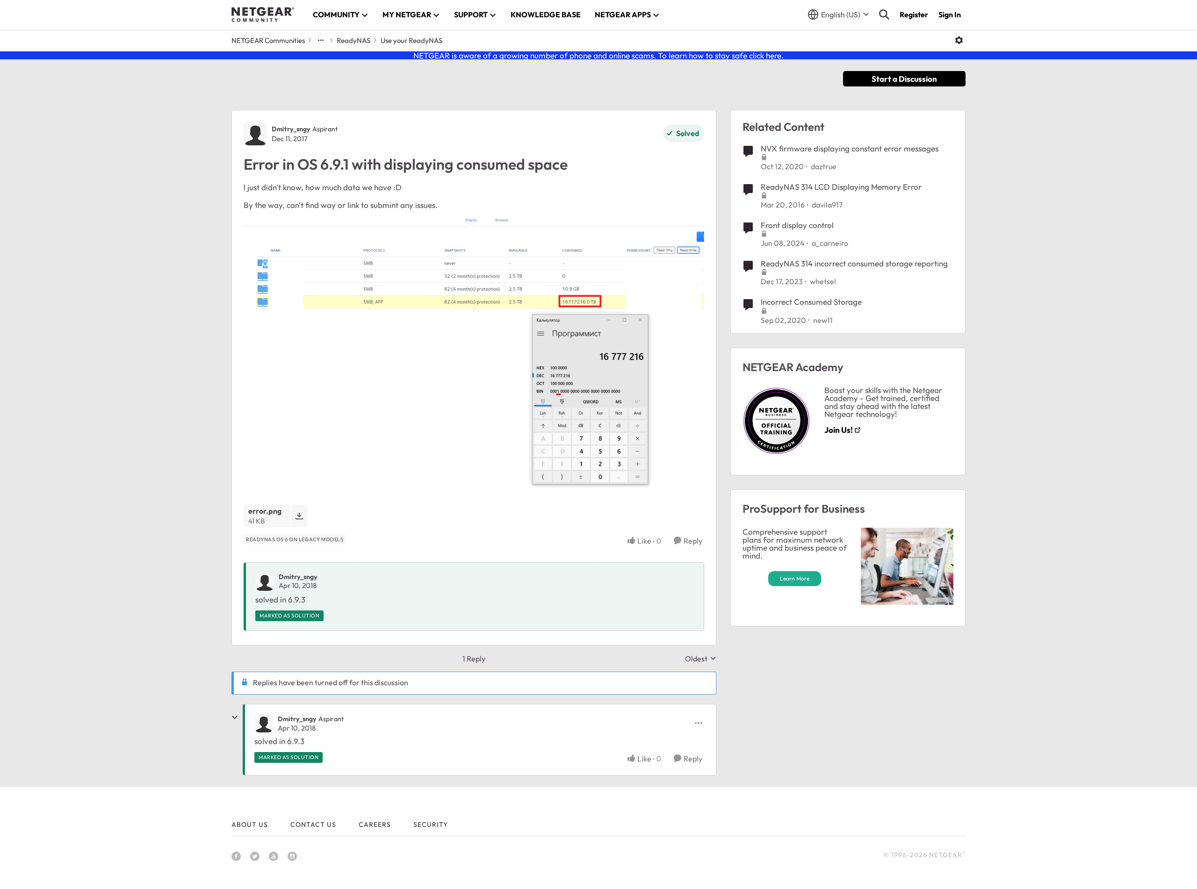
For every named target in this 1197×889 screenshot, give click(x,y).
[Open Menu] (959, 40)
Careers (375, 824)
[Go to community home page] (262, 14)
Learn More (794, 578)
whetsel (823, 281)
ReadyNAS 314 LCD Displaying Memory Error (841, 187)
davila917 (827, 204)
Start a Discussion (904, 79)
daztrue (823, 166)
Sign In (949, 14)
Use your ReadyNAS (411, 40)
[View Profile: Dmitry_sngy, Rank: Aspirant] (255, 133)
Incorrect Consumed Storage (811, 302)
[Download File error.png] (299, 515)
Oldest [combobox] (700, 658)
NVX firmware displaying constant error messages (849, 148)
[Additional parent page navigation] (320, 40)
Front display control (797, 225)
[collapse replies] (234, 717)
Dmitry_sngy (291, 129)
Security (430, 824)
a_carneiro (830, 243)
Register (914, 14)
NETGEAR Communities (268, 40)
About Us (249, 824)
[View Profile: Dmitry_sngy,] (264, 581)
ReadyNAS (353, 40)
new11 (823, 320)
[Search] (884, 14)
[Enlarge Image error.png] (474, 353)
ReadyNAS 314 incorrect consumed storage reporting (854, 263)
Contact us (313, 824)
